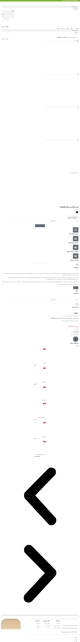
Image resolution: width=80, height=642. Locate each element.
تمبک (67, 277)
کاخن (68, 37)
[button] (40, 225)
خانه (77, 37)
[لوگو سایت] (76, 3)
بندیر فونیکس (44, 436)
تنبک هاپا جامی (43, 382)
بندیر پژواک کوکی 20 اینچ (42, 417)
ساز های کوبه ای (73, 37)
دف (65, 277)
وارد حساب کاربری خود (67, 320)
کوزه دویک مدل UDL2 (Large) (41, 454)
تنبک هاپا (44, 363)
